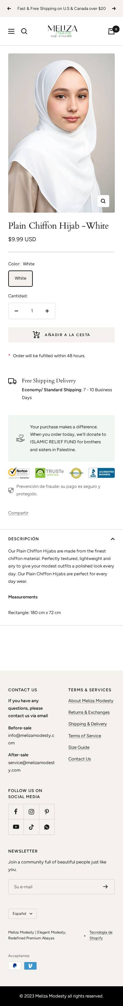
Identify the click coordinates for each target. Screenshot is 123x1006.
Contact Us (79, 758)
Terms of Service (84, 735)
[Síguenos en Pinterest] (46, 811)
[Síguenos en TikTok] (31, 827)
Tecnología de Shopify (101, 935)
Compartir (18, 512)
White (20, 278)
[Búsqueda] (24, 31)
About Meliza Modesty (90, 700)
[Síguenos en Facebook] (16, 811)
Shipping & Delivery (87, 723)
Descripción (23, 539)
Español (19, 913)
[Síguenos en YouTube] (16, 827)
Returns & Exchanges (89, 712)
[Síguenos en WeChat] (46, 827)
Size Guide (79, 747)
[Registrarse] (105, 887)
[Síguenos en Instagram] (31, 811)
